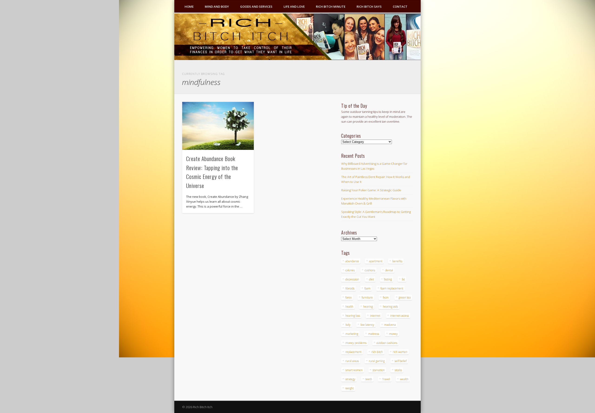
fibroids (349, 288)
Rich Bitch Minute (330, 6)
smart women (354, 370)
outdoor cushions (387, 343)
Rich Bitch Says (369, 6)
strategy (350, 379)
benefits (397, 261)
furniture (367, 297)
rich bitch (377, 352)
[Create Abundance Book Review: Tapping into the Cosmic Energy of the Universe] (218, 126)
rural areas (352, 361)
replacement (353, 352)
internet (375, 316)
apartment (375, 261)
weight (349, 388)
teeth (368, 379)
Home (189, 6)
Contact (400, 6)
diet (371, 279)
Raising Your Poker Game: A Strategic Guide (371, 190)
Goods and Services (256, 6)
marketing (351, 334)
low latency (367, 325)
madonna (390, 325)
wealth (404, 379)
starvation (379, 370)
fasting (388, 279)
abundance (352, 261)
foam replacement (391, 288)
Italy (347, 325)
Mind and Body (217, 6)
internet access (399, 316)
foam (367, 288)
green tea (405, 297)
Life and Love (294, 6)
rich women (400, 352)
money (393, 334)
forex (348, 297)
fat (403, 279)
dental (389, 270)
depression (352, 279)
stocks (398, 370)
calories (350, 270)
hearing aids (390, 307)
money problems (356, 343)
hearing (368, 307)
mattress (373, 334)
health (349, 307)
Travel (386, 379)
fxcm (386, 297)
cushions (370, 270)
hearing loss (352, 316)
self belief (401, 361)
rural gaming (377, 361)
